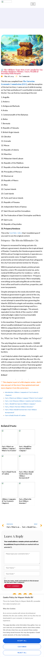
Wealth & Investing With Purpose (20, 72)
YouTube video (15, 233)
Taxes (26, 71)
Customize (22, 646)
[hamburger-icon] (33, 3)
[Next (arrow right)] (40, 328)
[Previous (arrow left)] (3, 328)
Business (12, 71)
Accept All (22, 641)
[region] (22, 625)
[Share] (30, 2)
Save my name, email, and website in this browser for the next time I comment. (21, 581)
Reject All (22, 652)
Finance (20, 71)
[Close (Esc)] (36, 2)
